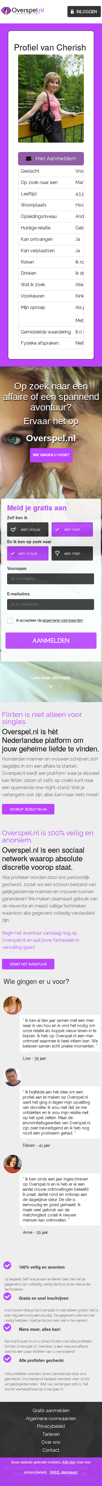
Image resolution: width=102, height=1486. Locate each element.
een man (72, 529)
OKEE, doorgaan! (64, 1472)
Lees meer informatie (50, 678)
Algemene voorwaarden (51, 1418)
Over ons (50, 1442)
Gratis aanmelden (51, 1410)
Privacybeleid (51, 1426)
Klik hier (69, 1462)
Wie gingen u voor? (51, 455)
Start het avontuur (28, 964)
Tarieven (51, 1434)
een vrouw (30, 529)
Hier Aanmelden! (53, 158)
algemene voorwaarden (62, 620)
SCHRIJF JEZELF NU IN (28, 809)
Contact (51, 1450)
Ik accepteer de (49, 620)
